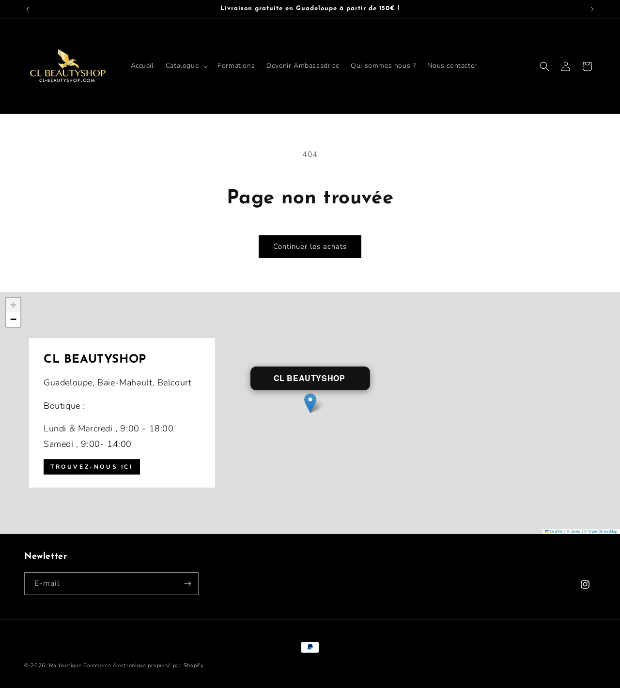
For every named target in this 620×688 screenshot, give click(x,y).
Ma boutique (65, 665)
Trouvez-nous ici (91, 467)
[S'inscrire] (187, 583)
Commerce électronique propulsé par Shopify (143, 665)
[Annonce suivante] (592, 9)
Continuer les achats (310, 246)
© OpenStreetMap (601, 531)
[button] (186, 66)
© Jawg (574, 531)
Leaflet (555, 531)
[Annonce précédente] (27, 9)
